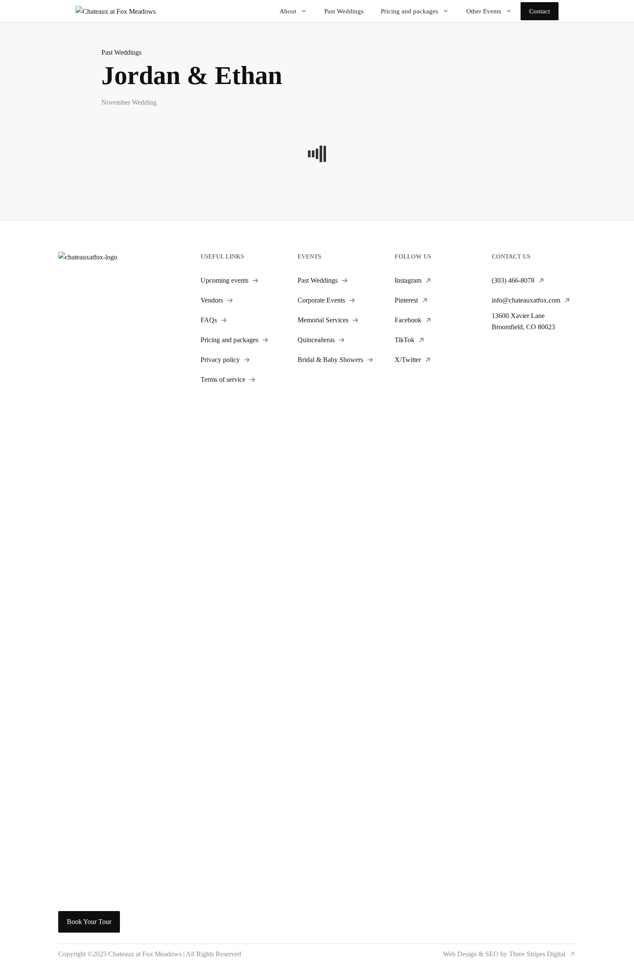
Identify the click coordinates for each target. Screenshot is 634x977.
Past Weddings (344, 11)
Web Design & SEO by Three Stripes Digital (504, 954)
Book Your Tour (89, 921)
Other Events (483, 11)
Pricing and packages (409, 11)
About (287, 11)
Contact (539, 11)
